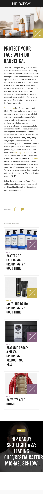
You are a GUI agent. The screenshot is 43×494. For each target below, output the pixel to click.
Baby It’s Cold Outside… (15, 402)
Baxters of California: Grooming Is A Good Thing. (15, 262)
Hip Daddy (21, 4)
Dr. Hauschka (9, 108)
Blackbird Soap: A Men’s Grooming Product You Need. (17, 356)
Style (8, 252)
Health (8, 300)
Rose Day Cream (20, 153)
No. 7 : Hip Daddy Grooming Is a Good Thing (17, 308)
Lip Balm (34, 158)
